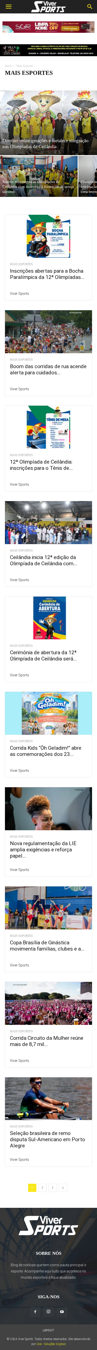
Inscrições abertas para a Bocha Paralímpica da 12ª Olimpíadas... (47, 274)
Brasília (36, 83)
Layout (48, 1330)
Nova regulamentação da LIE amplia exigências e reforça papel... (43, 849)
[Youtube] (62, 1312)
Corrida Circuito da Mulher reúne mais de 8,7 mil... (46, 1041)
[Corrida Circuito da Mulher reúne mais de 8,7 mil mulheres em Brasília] (48, 1003)
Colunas (67, 83)
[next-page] (63, 1188)
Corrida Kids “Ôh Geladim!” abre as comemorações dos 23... (45, 751)
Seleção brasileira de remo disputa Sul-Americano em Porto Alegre (47, 1139)
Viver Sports (19, 294)
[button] (8, 6)
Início (8, 66)
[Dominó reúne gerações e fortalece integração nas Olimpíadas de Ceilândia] (48, 122)
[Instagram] (48, 1312)
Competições (86, 83)
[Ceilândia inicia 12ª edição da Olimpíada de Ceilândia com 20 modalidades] (48, 522)
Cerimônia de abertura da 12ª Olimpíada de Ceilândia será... (43, 656)
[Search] (90, 6)
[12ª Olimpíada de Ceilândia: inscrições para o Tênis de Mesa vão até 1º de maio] (48, 427)
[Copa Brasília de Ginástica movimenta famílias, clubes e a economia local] (48, 907)
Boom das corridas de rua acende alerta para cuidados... (48, 369)
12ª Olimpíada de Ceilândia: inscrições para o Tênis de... (41, 465)
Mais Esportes (21, 264)
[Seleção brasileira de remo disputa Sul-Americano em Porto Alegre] (48, 1098)
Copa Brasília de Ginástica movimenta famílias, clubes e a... (47, 946)
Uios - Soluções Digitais (51, 1344)
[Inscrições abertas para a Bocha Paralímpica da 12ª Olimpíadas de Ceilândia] (48, 236)
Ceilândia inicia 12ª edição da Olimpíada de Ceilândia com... (43, 560)
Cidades (52, 83)
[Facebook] (35, 1312)
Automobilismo (17, 83)
